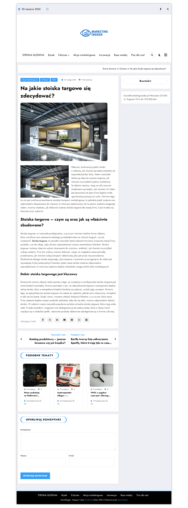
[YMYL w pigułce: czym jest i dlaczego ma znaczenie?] (101, 375)
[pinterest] (72, 320)
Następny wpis (78, 335)
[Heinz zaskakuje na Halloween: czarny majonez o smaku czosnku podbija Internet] (35, 375)
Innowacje (104, 55)
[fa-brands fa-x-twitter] (167, 9)
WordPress (88, 500)
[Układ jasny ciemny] (160, 55)
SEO (54, 79)
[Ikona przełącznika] (165, 55)
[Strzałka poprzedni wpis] (21, 339)
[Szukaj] (152, 55)
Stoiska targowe (39, 240)
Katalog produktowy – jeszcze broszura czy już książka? (47, 341)
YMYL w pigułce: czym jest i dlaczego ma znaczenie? (100, 394)
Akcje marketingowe (84, 55)
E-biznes (62, 55)
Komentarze (25, 429)
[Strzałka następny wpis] (115, 339)
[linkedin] (57, 320)
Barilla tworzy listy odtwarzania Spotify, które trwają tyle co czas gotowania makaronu (90, 341)
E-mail (71, 455)
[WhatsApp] (79, 320)
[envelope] (64, 320)
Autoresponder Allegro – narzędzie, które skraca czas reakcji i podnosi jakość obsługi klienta (66, 394)
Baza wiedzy (120, 55)
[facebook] (43, 320)
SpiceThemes (123, 500)
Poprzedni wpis (58, 335)
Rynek (51, 55)
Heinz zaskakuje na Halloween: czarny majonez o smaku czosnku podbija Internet (32, 394)
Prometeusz (31, 389)
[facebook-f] (160, 9)
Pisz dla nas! (138, 55)
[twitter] (50, 320)
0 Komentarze (87, 79)
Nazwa (23, 455)
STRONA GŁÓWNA (33, 55)
